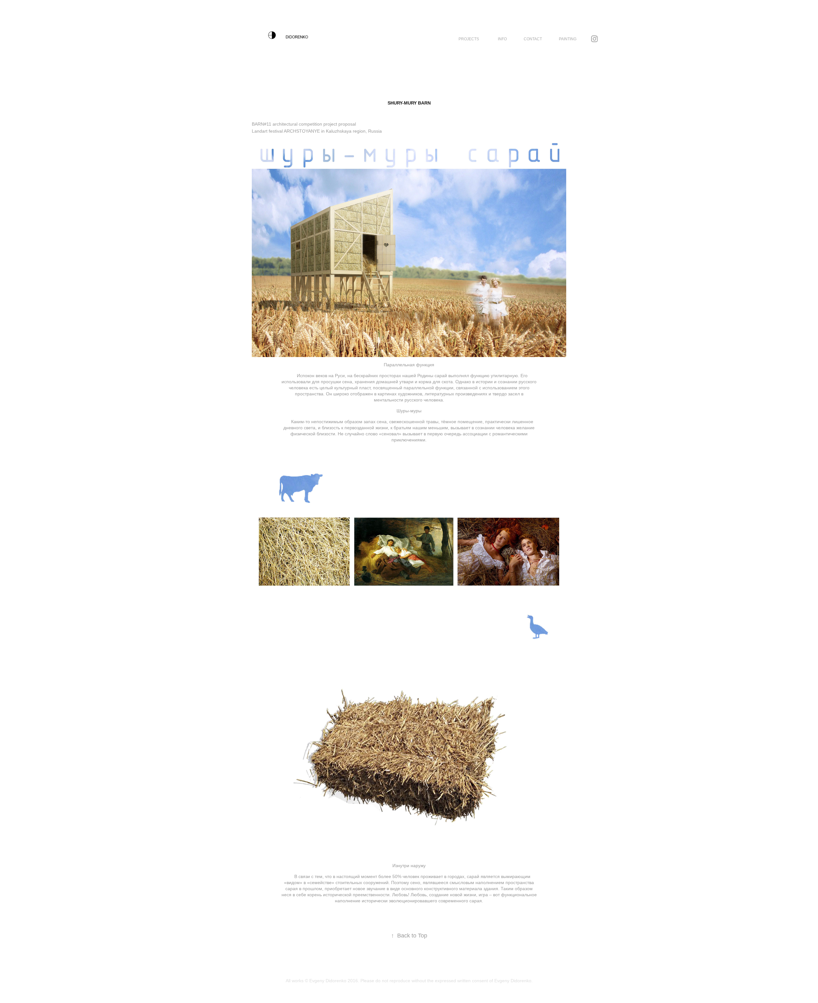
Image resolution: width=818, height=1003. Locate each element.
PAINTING (567, 39)
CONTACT (533, 39)
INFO (502, 39)
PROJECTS (469, 39)
